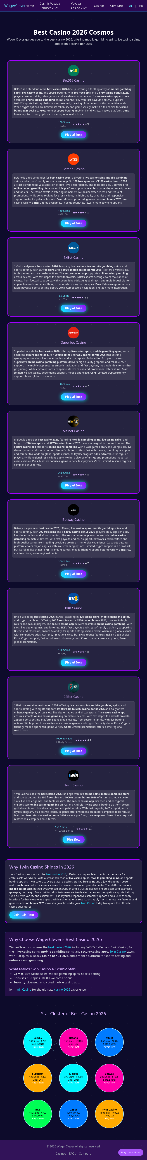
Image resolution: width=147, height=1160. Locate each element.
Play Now (73, 838)
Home (30, 6)
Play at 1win (73, 133)
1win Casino (88, 903)
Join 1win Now (24, 915)
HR (141, 5)
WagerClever (15, 5)
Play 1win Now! (131, 1152)
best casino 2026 (56, 874)
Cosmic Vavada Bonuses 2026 (50, 6)
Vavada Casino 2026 (79, 6)
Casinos (99, 6)
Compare (116, 6)
